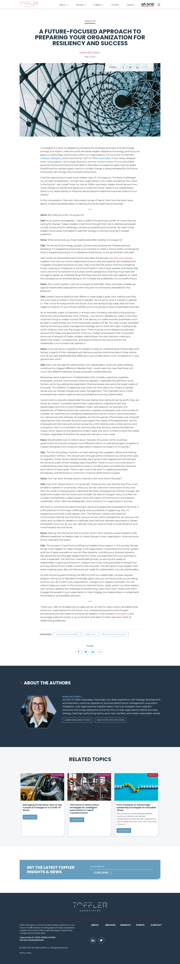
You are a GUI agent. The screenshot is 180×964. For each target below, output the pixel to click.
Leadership (89, 634)
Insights (97, 5)
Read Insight (30, 817)
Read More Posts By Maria (110, 720)
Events (140, 924)
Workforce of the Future (114, 634)
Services (80, 5)
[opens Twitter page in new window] (101, 940)
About (63, 5)
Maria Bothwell (90, 52)
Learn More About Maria (77, 720)
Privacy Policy (25, 953)
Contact (115, 5)
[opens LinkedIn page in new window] (93, 940)
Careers (130, 5)
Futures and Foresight (67, 634)
